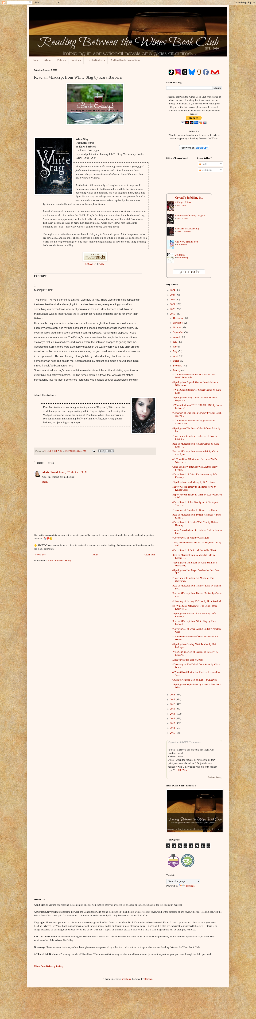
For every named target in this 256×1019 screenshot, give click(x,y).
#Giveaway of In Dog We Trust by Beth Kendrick (197, 601)
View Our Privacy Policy (48, 966)
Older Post (150, 554)
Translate (190, 885)
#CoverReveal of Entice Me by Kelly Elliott (194, 550)
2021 (173, 304)
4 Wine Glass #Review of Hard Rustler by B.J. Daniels (195, 638)
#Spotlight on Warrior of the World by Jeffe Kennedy (194, 615)
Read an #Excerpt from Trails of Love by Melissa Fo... (196, 587)
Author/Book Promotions (125, 60)
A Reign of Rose (183, 202)
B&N (101, 264)
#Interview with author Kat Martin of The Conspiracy (193, 579)
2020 (173, 309)
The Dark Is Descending (187, 228)
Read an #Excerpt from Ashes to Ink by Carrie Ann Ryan (195, 453)
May (175, 351)
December (178, 318)
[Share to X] (106, 451)
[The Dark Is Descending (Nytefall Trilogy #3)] (171, 234)
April (176, 356)
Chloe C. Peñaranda (184, 231)
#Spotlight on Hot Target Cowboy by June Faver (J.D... (196, 572)
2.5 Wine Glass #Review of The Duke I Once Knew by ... (194, 607)
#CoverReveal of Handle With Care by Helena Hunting (195, 524)
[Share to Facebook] (109, 451)
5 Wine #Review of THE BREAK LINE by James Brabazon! (197, 406)
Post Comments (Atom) (59, 560)
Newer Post (40, 554)
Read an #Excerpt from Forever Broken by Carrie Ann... (197, 595)
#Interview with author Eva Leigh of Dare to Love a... (194, 437)
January (177, 370)
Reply (45, 481)
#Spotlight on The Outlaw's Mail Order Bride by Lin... (196, 430)
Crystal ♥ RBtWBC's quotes (184, 742)
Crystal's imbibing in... (189, 197)
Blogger (148, 978)
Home (35, 60)
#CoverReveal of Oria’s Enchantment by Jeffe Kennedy (194, 476)
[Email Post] (93, 450)
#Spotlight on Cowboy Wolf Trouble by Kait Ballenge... (194, 645)
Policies (61, 60)
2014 (173, 713)
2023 (173, 294)
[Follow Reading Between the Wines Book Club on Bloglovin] (194, 149)
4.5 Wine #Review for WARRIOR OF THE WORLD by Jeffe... (193, 376)
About (48, 60)
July (175, 341)
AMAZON (91, 264)
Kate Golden (181, 205)
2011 (173, 727)
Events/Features (96, 60)
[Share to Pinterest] (112, 451)
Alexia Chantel (50, 472)
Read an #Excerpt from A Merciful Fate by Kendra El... (193, 556)
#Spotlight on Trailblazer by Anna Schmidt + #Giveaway (194, 564)
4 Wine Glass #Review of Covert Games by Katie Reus (196, 391)
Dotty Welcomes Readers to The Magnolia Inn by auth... (196, 544)
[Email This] (99, 451)
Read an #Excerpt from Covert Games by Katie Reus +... (195, 445)
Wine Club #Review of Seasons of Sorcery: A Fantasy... (195, 653)
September (178, 332)
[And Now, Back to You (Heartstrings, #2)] (171, 247)
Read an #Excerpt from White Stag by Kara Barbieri (194, 622)
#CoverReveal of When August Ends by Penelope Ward (196, 630)
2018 (173, 694)
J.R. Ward (183, 770)
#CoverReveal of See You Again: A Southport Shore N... (195, 504)
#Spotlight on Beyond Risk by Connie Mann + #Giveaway (195, 383)
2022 (173, 299)
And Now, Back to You (186, 241)
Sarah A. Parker (182, 218)
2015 (173, 708)
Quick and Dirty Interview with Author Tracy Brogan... (195, 468)
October (177, 327)
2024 (173, 290)
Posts (204, 163)
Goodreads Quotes (214, 777)
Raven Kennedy (182, 257)
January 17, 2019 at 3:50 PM (73, 472)
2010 (173, 732)
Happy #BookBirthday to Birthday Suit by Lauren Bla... (197, 531)
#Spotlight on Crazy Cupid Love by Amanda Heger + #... (194, 399)
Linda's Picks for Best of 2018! (187, 659)
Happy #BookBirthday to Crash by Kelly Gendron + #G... (197, 496)
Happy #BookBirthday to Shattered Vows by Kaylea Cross (194, 488)
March (176, 360)
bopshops (126, 978)
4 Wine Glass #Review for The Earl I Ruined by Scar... (196, 673)
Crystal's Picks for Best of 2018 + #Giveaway (194, 679)
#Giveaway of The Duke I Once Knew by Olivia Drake (196, 666)
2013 (173, 718)
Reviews (76, 60)
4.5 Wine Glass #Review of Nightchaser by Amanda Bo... (193, 422)
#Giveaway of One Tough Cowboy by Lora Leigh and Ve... (197, 414)
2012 (173, 723)
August (177, 337)
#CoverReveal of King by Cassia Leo (190, 537)
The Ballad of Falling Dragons (190, 215)
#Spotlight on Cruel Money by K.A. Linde (193, 482)
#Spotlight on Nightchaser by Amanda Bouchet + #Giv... (196, 686)
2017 (173, 699)
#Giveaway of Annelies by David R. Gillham (194, 510)
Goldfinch (180, 254)
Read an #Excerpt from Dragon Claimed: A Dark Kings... (196, 516)
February (178, 365)
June (175, 346)
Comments (206, 169)
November (178, 322)
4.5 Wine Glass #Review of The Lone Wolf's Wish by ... (194, 460)
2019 (173, 313)
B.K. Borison (182, 244)
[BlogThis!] (102, 451)
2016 (173, 704)
